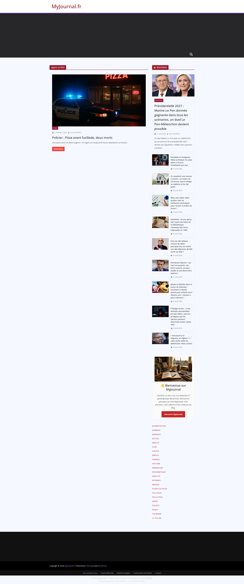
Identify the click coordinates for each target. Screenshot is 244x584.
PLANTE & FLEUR (159, 489)
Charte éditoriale (107, 573)
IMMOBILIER (157, 468)
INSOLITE (156, 476)
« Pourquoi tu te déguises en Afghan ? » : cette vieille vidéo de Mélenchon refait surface (181, 339)
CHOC (55, 128)
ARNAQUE (156, 434)
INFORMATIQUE (159, 472)
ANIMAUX (156, 430)
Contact (158, 573)
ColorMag (90, 566)
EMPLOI (155, 455)
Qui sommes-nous (90, 573)
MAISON (155, 484)
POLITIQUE (158, 100)
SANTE (155, 501)
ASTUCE (155, 438)
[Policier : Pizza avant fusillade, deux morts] (99, 100)
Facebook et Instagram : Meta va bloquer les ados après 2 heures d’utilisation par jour (181, 161)
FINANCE (156, 459)
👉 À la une (156, 518)
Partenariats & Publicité (143, 573)
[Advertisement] (122, 32)
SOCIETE (155, 505)
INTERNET (156, 480)
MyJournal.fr (66, 6)
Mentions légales (123, 573)
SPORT (155, 509)
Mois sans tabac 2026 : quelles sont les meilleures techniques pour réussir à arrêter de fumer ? (181, 203)
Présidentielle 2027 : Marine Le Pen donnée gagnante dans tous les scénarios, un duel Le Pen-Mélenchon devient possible (171, 117)
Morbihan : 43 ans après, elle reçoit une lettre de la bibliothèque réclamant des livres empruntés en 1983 (181, 224)
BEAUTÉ (155, 442)
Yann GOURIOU (75, 132)
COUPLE (155, 451)
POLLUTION (157, 497)
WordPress (102, 566)
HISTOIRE (156, 463)
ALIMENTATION (159, 426)
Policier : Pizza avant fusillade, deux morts (82, 137)
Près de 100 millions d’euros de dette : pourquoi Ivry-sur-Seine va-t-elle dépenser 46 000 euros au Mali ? (181, 246)
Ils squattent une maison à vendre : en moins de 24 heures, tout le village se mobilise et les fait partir (181, 181)
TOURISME (156, 514)
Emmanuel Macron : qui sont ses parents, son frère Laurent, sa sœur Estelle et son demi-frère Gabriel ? (181, 268)
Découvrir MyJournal (173, 414)
